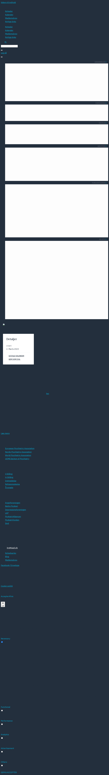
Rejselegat (16, 67)
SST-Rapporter (41, 195)
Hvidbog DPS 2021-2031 (95, 284)
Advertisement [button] (7, 748)
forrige (46, 406)
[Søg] (2, 50)
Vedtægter (32, 248)
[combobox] (9, 46)
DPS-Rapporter (25, 188)
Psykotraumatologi (41, 164)
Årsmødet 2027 (22, 264)
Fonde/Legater (18, 108)
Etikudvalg (56, 128)
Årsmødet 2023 (41, 276)
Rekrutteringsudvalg (78, 132)
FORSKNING (100, 103)
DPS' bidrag (101, 265)
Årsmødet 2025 (41, 268)
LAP (67, 221)
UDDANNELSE (100, 62)
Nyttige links (10, 21)
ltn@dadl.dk (12, 548)
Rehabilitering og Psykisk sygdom (35, 172)
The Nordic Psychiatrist (26, 213)
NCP (46, 314)
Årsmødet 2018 (41, 295)
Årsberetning (69, 192)
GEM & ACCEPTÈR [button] (9, 772)
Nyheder (9, 11)
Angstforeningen (61, 209)
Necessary (8, 642)
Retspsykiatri (44, 168)
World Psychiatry (29, 217)
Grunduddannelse (74, 81)
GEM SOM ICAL (14, 359)
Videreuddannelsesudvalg (75, 135)
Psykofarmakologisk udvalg (49, 139)
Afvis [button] (11, 596)
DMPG (42, 209)
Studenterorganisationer (52, 67)
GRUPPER (101, 146)
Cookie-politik (7, 586)
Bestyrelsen (16, 244)
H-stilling (99, 89)
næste (97, 406)
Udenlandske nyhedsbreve (63, 188)
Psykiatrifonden (62, 229)
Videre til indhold (8, 2)
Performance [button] (7, 721)
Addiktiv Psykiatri (65, 161)
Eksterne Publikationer (21, 192)
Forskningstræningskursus (59, 108)
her (47, 393)
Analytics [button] (5, 734)
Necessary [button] (5, 638)
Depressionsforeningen (59, 217)
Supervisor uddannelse (72, 89)
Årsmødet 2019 (41, 291)
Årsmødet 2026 (41, 264)
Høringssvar (43, 192)
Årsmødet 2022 (41, 280)
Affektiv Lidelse (66, 157)
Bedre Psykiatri (62, 213)
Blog (19, 248)
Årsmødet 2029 (22, 272)
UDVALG (102, 123)
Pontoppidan (42, 307)
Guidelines (27, 195)
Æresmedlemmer (47, 244)
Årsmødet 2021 (41, 283)
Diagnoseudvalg (26, 128)
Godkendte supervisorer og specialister (65, 92)
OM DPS (102, 239)
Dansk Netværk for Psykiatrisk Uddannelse (30, 176)
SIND (67, 233)
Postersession (42, 310)
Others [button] (4, 762)
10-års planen (99, 269)
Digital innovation (25, 132)
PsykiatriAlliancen (61, 225)
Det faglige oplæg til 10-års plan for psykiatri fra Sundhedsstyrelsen (84, 278)
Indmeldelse (31, 244)
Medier (103, 291)
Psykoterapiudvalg (79, 128)
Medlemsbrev (11, 18)
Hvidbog (44, 188)
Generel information (94, 81)
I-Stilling (99, 85)
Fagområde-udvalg (52, 132)
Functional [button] (5, 707)
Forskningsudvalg (53, 135)
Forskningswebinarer (41, 116)
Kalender (9, 14)
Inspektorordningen (94, 92)
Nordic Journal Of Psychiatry (24, 209)
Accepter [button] (5, 596)
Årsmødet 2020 (41, 287)
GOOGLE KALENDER (16, 356)
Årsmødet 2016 (41, 303)
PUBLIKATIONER (98, 183)
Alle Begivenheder (12, 330)
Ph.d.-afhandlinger (19, 116)
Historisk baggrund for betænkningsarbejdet (62, 96)
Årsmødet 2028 (22, 268)
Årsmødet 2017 (41, 299)
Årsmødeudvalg (80, 139)
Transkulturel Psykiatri (39, 161)
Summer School (31, 67)
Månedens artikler (36, 108)
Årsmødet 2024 (41, 272)
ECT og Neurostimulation (22, 135)
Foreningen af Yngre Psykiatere (25, 81)
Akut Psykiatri (43, 157)
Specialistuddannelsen (72, 85)
